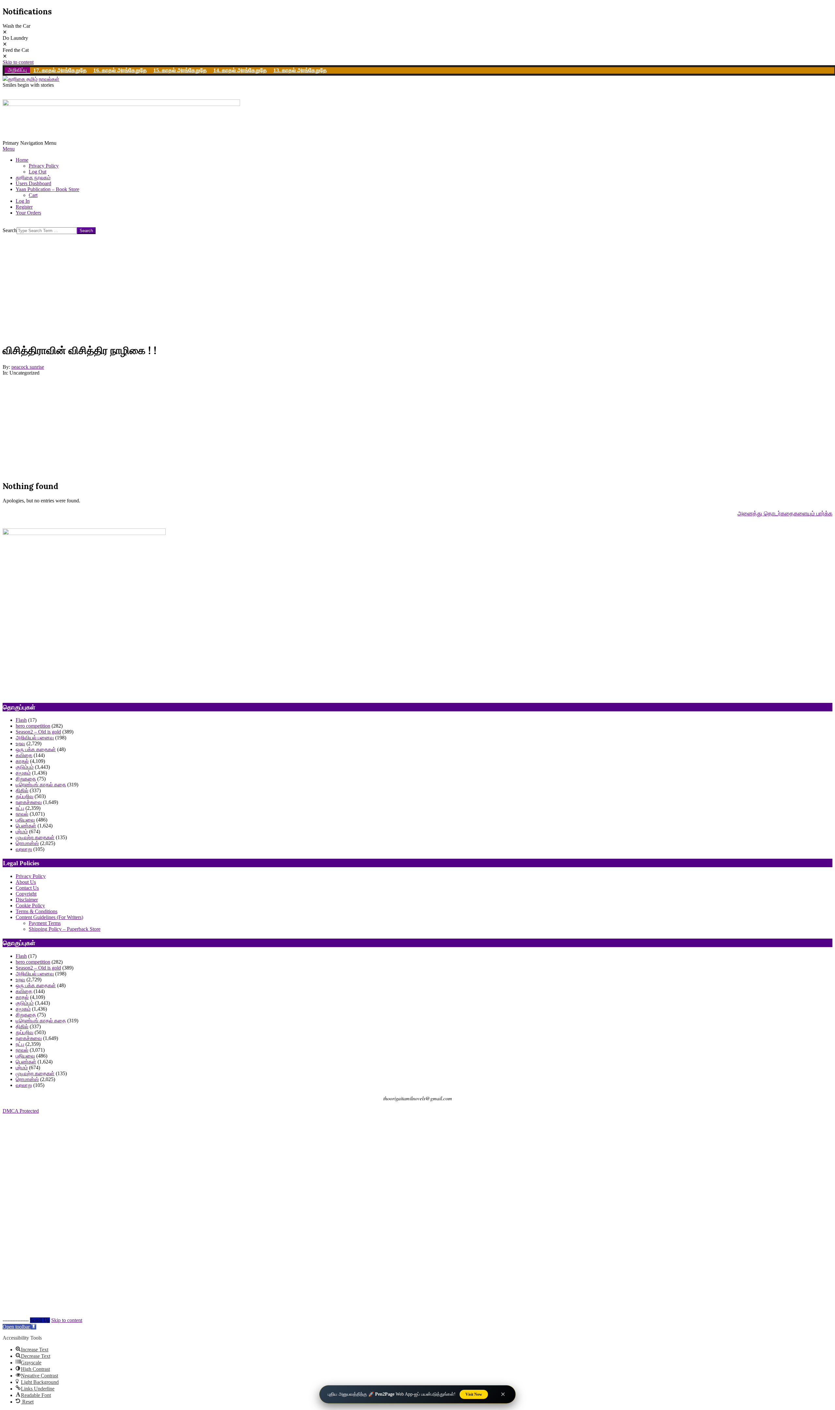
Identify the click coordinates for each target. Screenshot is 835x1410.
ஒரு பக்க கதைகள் (36, 749)
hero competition (33, 726)
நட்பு (20, 808)
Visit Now (473, 1394)
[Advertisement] (198, 291)
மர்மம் (22, 831)
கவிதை (24, 755)
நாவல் (22, 814)
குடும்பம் (25, 767)
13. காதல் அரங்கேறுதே (300, 70)
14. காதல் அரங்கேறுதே (240, 70)
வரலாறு (24, 849)
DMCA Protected (21, 1111)
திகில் (22, 790)
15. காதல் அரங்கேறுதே (180, 70)
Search (10, 230)
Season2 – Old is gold (38, 732)
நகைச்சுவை (29, 802)
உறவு (20, 743)
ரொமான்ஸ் (27, 843)
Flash (21, 720)
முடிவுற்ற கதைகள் (35, 837)
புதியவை (25, 820)
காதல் (22, 761)
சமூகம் (23, 773)
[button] (19, 1326)
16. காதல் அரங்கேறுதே (120, 70)
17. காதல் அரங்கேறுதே (60, 70)
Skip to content (18, 62)
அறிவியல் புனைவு (35, 737)
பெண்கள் (26, 825)
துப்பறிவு (24, 796)
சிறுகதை (26, 778)
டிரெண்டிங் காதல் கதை (41, 784)
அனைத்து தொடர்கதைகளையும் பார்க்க (784, 513)
